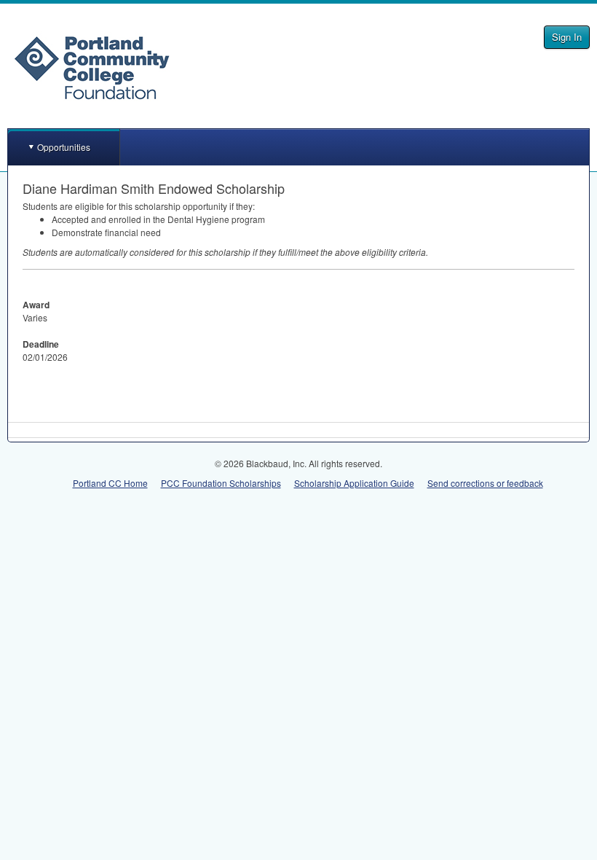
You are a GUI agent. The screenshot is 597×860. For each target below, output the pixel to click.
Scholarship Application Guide (354, 483)
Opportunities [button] (63, 147)
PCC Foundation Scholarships (221, 483)
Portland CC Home (110, 483)
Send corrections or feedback (485, 483)
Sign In (567, 37)
